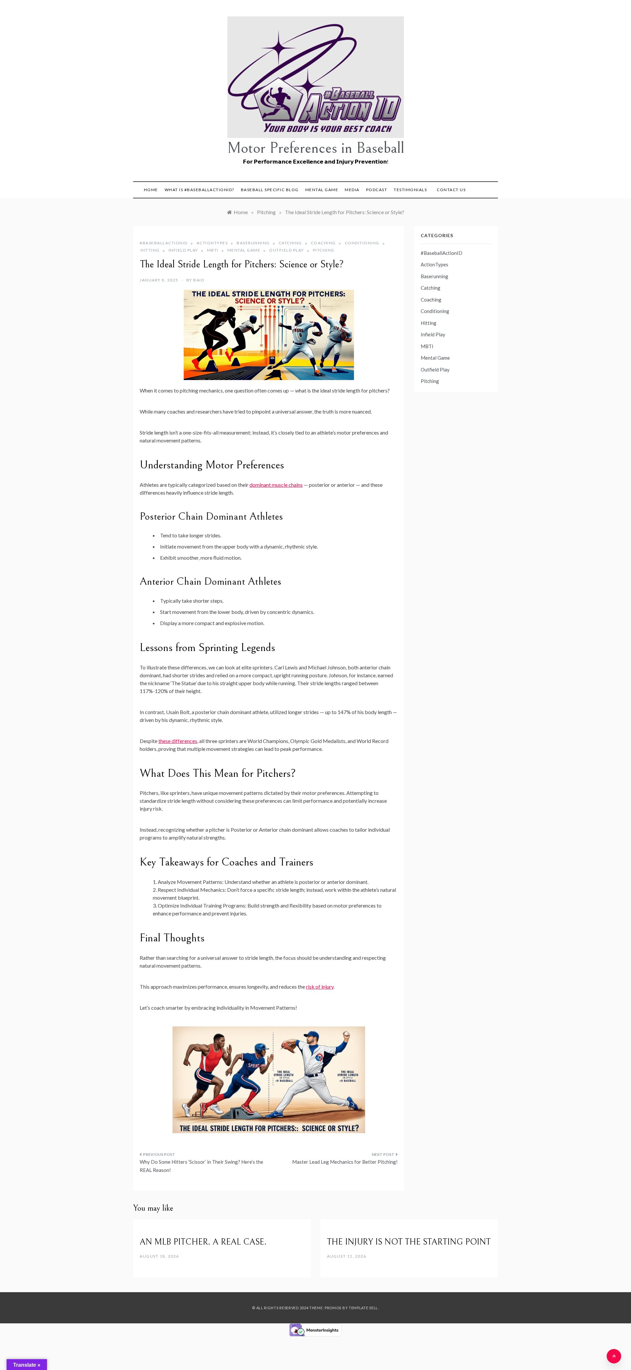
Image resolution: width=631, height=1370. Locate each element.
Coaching (323, 242)
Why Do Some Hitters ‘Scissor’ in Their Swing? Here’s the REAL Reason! (201, 1166)
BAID (198, 280)
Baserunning (253, 242)
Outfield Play (286, 250)
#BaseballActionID (164, 242)
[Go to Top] (614, 1356)
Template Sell (363, 1308)
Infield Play (183, 250)
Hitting (150, 250)
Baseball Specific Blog (270, 189)
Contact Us (451, 189)
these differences (177, 741)
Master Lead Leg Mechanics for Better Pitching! (345, 1162)
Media (352, 189)
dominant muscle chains (276, 485)
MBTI (213, 250)
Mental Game (322, 189)
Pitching (324, 250)
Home (151, 189)
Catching (290, 242)
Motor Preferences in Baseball (315, 148)
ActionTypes (212, 242)
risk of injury (320, 986)
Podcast (376, 189)
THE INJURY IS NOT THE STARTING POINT (409, 1242)
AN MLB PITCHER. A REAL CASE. (203, 1242)
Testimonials (410, 189)
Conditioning (362, 242)
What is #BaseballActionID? (199, 189)
